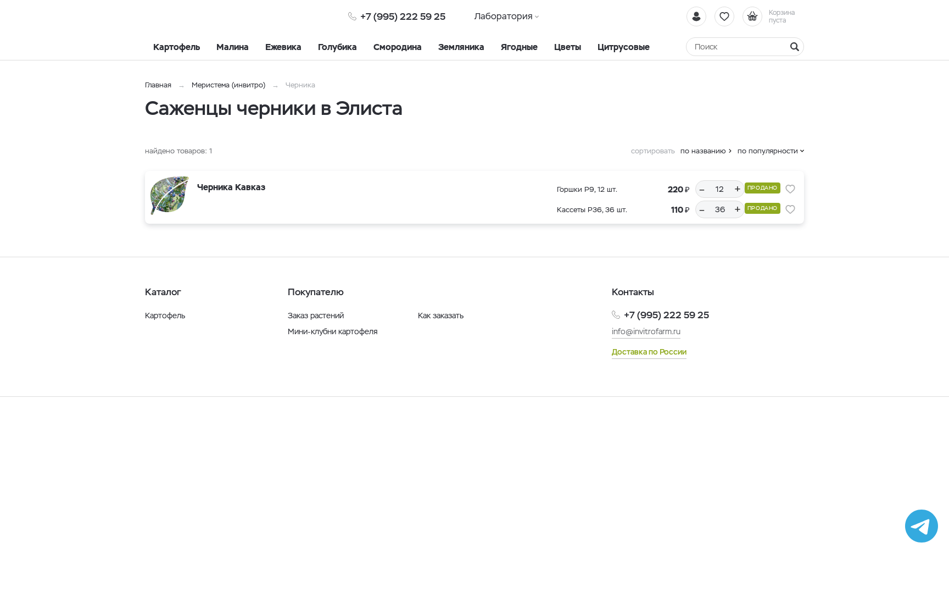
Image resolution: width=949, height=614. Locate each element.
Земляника (461, 47)
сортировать (653, 150)
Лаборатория (503, 16)
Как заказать (441, 315)
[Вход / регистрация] (696, 16)
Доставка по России (649, 352)
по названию (703, 150)
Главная (158, 85)
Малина (232, 47)
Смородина (397, 47)
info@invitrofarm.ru (646, 331)
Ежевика (283, 47)
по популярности (768, 150)
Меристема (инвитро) (229, 85)
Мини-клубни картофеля (333, 331)
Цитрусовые (624, 47)
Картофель (176, 47)
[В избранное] (790, 189)
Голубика (337, 47)
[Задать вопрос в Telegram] (921, 526)
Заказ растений (316, 315)
